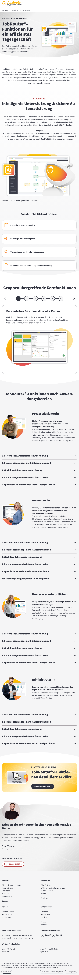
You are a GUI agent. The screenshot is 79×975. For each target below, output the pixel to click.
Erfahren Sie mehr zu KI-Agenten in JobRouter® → (21, 200)
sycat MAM (6, 951)
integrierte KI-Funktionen (27, 116)
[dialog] (38, 968)
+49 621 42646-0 (15, 864)
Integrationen (7, 887)
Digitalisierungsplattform (11, 885)
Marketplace (7, 896)
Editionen (5, 893)
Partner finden (7, 914)
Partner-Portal (7, 917)
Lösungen (6, 890)
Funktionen (26, 10)
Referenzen (44, 914)
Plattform (15, 10)
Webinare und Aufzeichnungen (52, 887)
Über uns (43, 911)
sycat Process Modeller (49, 948)
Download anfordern (41, 786)
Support (5, 900)
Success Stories (46, 890)
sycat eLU (43, 951)
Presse (42, 921)
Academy (43, 898)
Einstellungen (7, 972)
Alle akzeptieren (69, 972)
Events (42, 893)
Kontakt (43, 924)
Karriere (43, 917)
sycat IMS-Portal (8, 948)
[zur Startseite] (12, 6)
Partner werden (8, 911)
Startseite (5, 10)
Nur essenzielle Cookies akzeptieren (50, 972)
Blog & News (45, 885)
